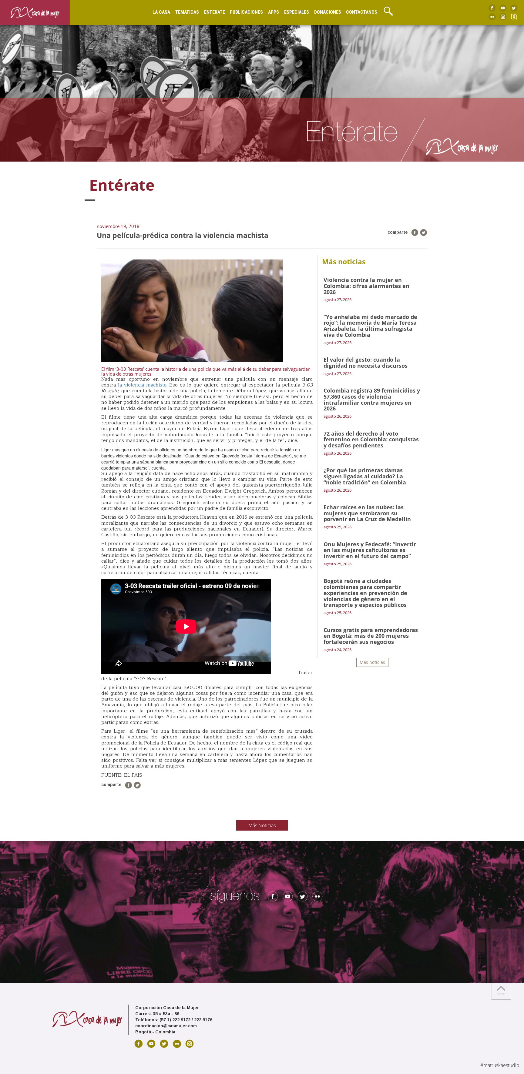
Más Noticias (262, 825)
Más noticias (372, 662)
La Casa (161, 12)
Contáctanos (361, 12)
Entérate (214, 12)
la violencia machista (142, 385)
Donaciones (327, 12)
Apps (273, 12)
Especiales (296, 12)
